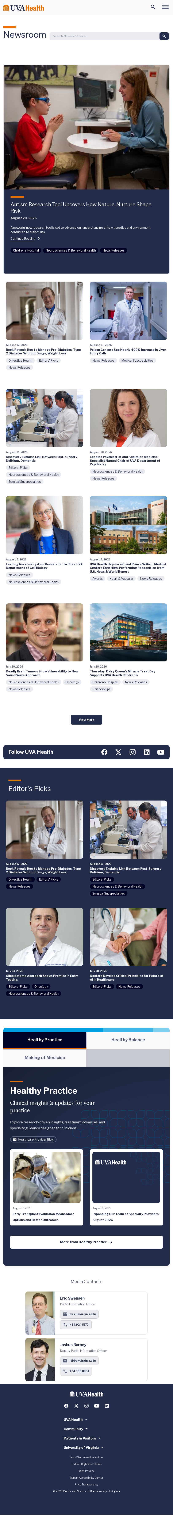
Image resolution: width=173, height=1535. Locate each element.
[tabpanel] (86, 1166)
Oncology (72, 682)
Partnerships (101, 689)
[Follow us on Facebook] (104, 752)
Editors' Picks (48, 360)
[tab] (44, 1040)
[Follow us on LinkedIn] (146, 752)
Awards (97, 578)
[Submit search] (164, 36)
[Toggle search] (153, 7)
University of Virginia (81, 1448)
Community (73, 1429)
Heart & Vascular (121, 578)
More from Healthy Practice (83, 1242)
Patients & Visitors (80, 1438)
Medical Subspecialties (137, 360)
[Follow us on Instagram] (132, 752)
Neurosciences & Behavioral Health (71, 250)
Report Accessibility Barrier (86, 1477)
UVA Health (73, 1420)
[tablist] (86, 1049)
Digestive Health (20, 360)
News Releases (114, 250)
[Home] (23, 8)
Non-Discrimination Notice (86, 1457)
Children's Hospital (26, 250)
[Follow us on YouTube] (161, 752)
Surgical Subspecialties (24, 481)
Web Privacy (86, 1471)
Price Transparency (86, 1484)
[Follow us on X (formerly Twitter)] (118, 752)
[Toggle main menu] (165, 7)
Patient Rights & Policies (86, 1464)
